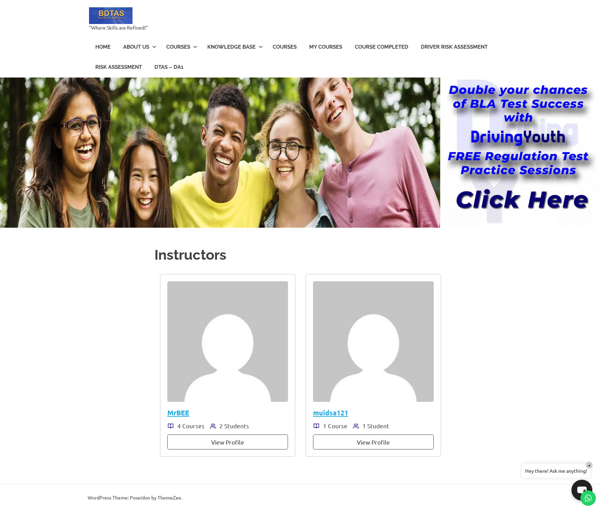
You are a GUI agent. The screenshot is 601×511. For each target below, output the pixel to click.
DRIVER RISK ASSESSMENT (454, 47)
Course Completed (381, 47)
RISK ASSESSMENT (118, 67)
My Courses (325, 47)
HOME (103, 47)
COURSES (178, 47)
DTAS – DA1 (168, 67)
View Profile (227, 442)
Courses (285, 47)
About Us (136, 47)
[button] (581, 490)
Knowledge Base (231, 47)
